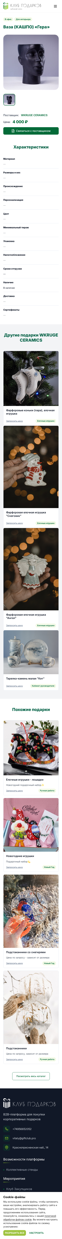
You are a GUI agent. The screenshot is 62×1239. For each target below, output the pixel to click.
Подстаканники (16, 1048)
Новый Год (49, 867)
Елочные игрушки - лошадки (24, 779)
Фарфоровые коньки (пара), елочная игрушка (30, 412)
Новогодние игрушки (20, 856)
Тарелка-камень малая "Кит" (25, 678)
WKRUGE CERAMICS (34, 115)
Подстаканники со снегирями (26, 952)
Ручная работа (47, 790)
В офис (8, 19)
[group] (31, 62)
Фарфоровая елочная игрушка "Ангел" (26, 616)
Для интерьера (23, 19)
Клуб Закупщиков (19, 1189)
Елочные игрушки (45, 421)
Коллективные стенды (22, 1169)
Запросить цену (14, 421)
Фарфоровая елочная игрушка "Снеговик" (26, 514)
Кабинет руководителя (43, 686)
